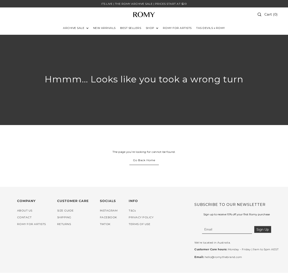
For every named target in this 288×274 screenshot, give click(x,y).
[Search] (259, 14)
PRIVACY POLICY (141, 217)
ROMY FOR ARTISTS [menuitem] (177, 28)
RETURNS (64, 224)
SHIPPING (64, 217)
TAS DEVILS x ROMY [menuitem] (210, 28)
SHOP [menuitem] (150, 28)
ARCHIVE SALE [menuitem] (74, 28)
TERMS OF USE (139, 224)
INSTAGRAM (109, 210)
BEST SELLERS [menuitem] (130, 28)
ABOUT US (24, 210)
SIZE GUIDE (65, 210)
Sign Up (262, 230)
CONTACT (24, 217)
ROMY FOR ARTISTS (31, 224)
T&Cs (132, 210)
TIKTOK (105, 224)
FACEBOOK (108, 217)
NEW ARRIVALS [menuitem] (104, 28)
